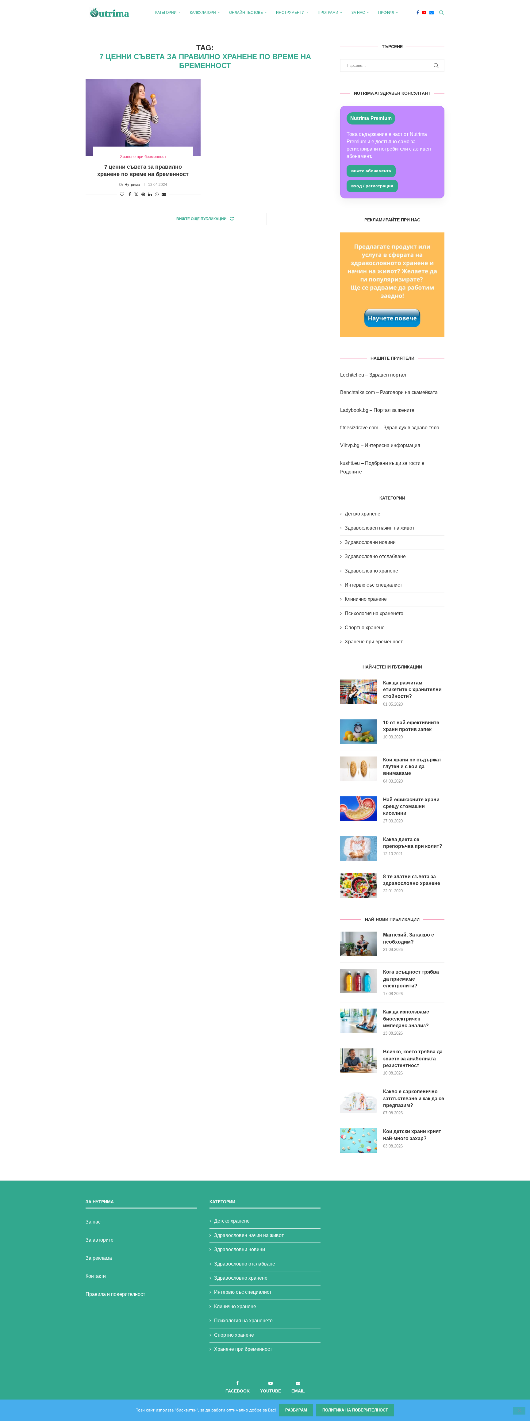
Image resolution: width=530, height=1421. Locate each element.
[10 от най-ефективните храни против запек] (358, 731)
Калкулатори (203, 12)
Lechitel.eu (352, 374)
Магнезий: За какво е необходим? (408, 938)
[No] (519, 1411)
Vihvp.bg (349, 445)
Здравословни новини (370, 542)
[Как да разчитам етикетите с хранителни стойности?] (358, 692)
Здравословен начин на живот (379, 527)
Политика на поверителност (355, 1410)
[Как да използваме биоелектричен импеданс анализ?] (358, 1021)
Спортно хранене (365, 627)
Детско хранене (362, 513)
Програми (328, 12)
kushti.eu (350, 463)
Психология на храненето (374, 613)
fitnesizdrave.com (359, 427)
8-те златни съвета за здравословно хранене (411, 880)
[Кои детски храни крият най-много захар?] (358, 1140)
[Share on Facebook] (130, 194)
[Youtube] (424, 12)
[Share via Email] (164, 194)
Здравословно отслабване (375, 556)
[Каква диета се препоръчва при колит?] (358, 848)
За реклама (99, 1258)
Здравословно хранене (371, 570)
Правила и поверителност (115, 1294)
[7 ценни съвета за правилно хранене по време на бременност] (143, 117)
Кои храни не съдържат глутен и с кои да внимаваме (412, 766)
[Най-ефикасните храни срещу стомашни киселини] (358, 808)
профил (386, 12)
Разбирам (296, 1410)
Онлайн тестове (246, 12)
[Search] (441, 12)
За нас (358, 12)
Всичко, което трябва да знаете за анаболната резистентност (413, 1058)
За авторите (99, 1240)
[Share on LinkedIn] (150, 194)
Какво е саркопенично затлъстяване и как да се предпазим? (413, 1098)
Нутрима (132, 184)
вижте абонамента (371, 170)
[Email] (431, 12)
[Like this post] (122, 194)
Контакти (96, 1276)
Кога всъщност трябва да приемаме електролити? (411, 978)
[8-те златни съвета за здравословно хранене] (358, 885)
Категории (166, 12)
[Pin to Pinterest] (143, 194)
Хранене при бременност (374, 641)
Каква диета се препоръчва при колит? (412, 843)
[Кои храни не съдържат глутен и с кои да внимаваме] (358, 768)
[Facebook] (418, 12)
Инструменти (290, 12)
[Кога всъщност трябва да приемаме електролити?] (358, 981)
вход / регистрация (372, 185)
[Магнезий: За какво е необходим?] (358, 944)
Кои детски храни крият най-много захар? (412, 1135)
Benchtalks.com (357, 392)
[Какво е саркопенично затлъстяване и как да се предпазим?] (358, 1100)
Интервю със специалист (373, 585)
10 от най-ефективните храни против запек (411, 726)
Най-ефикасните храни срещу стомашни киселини (411, 806)
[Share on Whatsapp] (157, 194)
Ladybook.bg (354, 410)
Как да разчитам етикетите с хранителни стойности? (412, 689)
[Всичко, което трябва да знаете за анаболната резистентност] (358, 1060)
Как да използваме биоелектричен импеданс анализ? (406, 1018)
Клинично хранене (366, 599)
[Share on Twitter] (136, 194)
